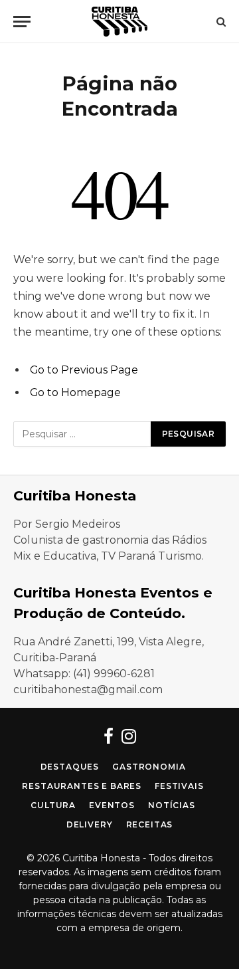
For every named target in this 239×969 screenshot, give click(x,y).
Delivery (89, 824)
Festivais (179, 786)
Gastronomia (148, 767)
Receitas (149, 824)
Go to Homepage (75, 392)
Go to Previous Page (84, 370)
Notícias (171, 805)
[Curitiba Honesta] (119, 21)
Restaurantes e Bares (81, 786)
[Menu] (22, 22)
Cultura (53, 805)
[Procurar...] (220, 22)
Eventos (112, 805)
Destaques (70, 767)
